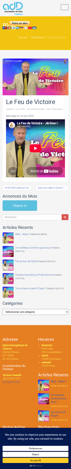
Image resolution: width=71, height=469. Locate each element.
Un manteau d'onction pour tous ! (33, 247)
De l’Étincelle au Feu (18, 187)
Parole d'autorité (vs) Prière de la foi (34, 274)
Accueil (23, 37)
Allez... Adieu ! (22, 234)
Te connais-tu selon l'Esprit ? (30, 288)
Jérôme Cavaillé (37, 109)
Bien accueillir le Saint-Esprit (53, 187)
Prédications (38, 37)
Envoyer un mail (11, 382)
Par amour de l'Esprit (26, 261)
